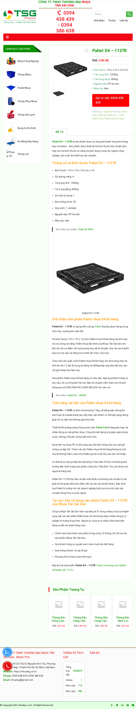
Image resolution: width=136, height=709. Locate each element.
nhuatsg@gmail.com (22, 680)
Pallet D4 (107, 111)
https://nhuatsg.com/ (25, 671)
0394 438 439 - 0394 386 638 (65, 22)
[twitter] (117, 705)
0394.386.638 (35, 675)
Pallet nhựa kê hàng (114, 118)
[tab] (59, 132)
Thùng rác (23, 154)
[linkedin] (122, 705)
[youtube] (133, 705)
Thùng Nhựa (24, 74)
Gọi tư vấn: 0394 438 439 (110, 100)
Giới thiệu (99, 20)
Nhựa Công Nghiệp (28, 61)
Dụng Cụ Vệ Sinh (27, 128)
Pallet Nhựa (24, 88)
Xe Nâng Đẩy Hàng (28, 141)
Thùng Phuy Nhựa (27, 101)
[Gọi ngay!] (112, 14)
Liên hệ (124, 20)
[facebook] (112, 705)
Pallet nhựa (97, 118)
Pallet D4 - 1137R (115, 115)
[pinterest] (128, 705)
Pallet (98, 326)
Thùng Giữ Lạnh (26, 114)
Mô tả (59, 132)
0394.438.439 (19, 675)
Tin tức (112, 20)
